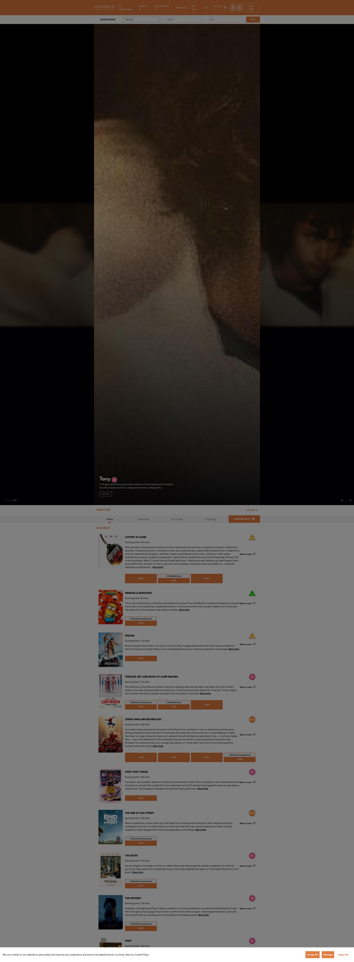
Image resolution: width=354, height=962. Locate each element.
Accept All (312, 954)
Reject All (343, 954)
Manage (327, 954)
